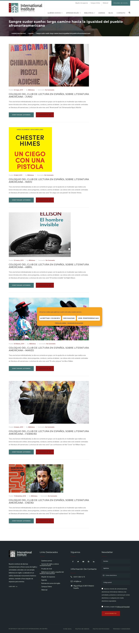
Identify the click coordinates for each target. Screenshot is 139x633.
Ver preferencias (88, 318)
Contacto (121, 13)
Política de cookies (60, 323)
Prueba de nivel (46, 569)
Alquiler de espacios (81, 3)
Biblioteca (88, 13)
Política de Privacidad (123, 607)
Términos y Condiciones (121, 629)
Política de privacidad (101, 629)
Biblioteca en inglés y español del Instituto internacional (52, 572)
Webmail (105, 3)
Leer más (12, 586)
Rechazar (69, 318)
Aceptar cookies (50, 318)
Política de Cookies (82, 629)
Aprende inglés (72, 13)
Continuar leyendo (21, 115)
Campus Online (95, 3)
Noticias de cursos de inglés (50, 583)
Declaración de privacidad (75, 323)
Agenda (101, 13)
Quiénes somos (54, 13)
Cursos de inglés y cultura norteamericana (49, 564)
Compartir (44, 115)
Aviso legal (67, 629)
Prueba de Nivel (121, 3)
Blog (111, 13)
